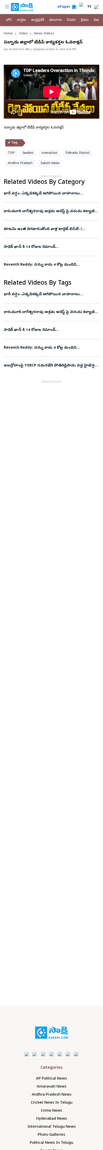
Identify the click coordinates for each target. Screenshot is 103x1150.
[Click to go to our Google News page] (76, 1054)
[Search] (74, 7)
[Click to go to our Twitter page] (43, 1054)
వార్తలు (21, 20)
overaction (50, 153)
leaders (28, 153)
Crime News (51, 1110)
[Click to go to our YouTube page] (60, 1054)
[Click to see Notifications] (96, 7)
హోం (9, 20)
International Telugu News (52, 1126)
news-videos (44, 34)
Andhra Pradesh (20, 163)
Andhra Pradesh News (52, 1094)
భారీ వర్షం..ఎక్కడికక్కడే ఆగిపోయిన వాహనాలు (42, 193)
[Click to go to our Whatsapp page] (35, 1054)
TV (89, 7)
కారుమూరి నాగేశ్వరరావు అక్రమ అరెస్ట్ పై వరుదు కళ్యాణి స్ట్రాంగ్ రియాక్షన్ (49, 211)
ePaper (65, 7)
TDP (11, 153)
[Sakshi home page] (51, 1032)
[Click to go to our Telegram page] (68, 1054)
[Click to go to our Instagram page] (51, 1054)
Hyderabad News (51, 1118)
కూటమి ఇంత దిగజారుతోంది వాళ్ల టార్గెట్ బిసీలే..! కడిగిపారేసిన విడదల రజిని (47, 229)
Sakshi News (50, 163)
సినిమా (71, 20)
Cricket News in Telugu (51, 1102)
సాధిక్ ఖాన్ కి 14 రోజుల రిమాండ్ (30, 247)
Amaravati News (51, 1086)
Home (8, 34)
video (23, 34)
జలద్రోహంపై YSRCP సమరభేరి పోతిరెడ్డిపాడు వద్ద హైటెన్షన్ (51, 365)
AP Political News (51, 1078)
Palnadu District (78, 153)
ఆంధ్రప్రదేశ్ (37, 20)
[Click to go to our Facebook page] (27, 1054)
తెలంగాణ (55, 20)
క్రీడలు (84, 20)
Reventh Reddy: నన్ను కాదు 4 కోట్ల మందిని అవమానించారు (47, 264)
